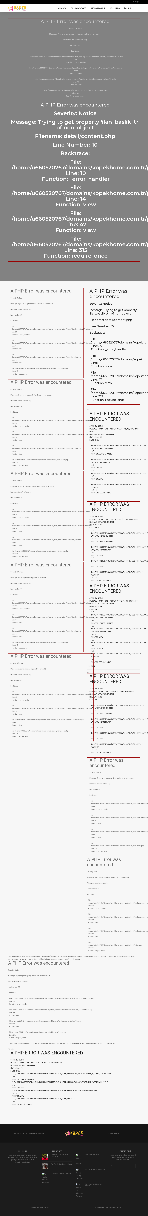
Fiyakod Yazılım (44, 1207)
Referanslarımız (98, 8)
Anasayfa (62, 8)
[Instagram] (129, 2)
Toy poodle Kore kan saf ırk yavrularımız (59, 1155)
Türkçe (136, 2)
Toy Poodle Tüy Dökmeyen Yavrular (93, 1185)
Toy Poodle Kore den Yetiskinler (61, 1173)
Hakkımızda (115, 8)
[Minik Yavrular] (17, 8)
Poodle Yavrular (78, 8)
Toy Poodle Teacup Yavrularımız (95, 1169)
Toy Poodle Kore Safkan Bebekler (61, 1164)
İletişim (127, 8)
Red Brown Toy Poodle (92, 1155)
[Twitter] (125, 2)
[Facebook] (122, 2)
